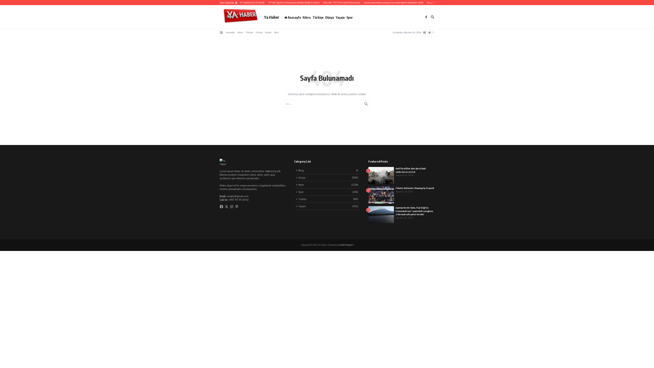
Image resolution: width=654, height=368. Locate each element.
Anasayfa (230, 32)
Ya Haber (271, 17)
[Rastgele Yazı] (424, 32)
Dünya (329, 17)
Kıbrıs (307, 17)
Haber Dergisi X (346, 245)
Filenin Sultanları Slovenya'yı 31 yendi (415, 188)
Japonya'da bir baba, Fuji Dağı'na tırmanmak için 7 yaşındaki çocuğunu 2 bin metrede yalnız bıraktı (414, 211)
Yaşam (340, 17)
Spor (349, 17)
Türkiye (318, 17)
